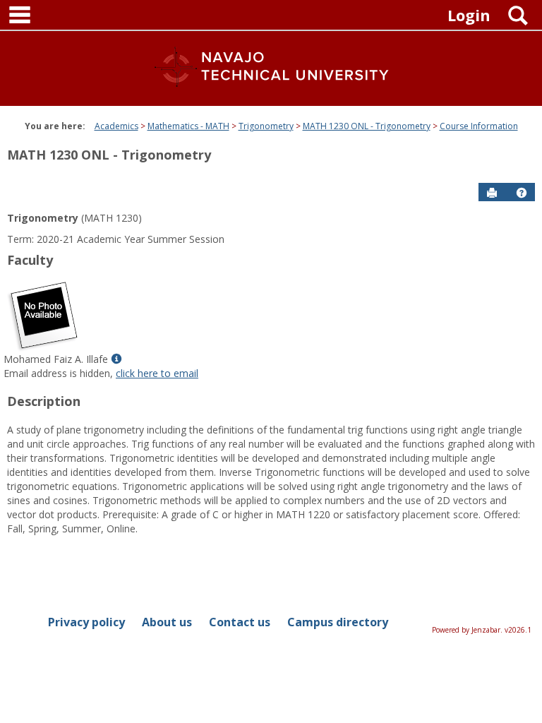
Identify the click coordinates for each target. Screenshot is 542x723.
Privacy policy (86, 622)
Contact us (239, 622)
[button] (521, 193)
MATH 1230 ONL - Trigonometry (366, 126)
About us (167, 622)
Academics (116, 126)
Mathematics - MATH (188, 126)
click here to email (157, 373)
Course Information (479, 126)
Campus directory (337, 622)
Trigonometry (266, 126)
